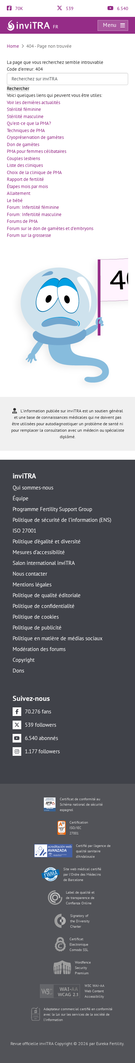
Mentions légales (32, 584)
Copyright (24, 659)
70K (18, 8)
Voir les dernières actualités (33, 102)
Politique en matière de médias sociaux (58, 638)
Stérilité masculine (25, 116)
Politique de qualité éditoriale (47, 595)
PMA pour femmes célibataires (36, 151)
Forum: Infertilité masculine (34, 214)
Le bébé (15, 200)
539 (69, 8)
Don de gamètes (23, 144)
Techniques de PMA (26, 130)
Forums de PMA (22, 221)
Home (13, 46)
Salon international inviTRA (44, 563)
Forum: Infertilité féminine (33, 207)
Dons (18, 670)
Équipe (20, 498)
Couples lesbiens (23, 158)
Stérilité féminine (24, 109)
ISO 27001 (24, 530)
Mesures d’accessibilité (39, 552)
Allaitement (18, 193)
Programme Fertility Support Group (52, 509)
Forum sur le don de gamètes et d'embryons (50, 228)
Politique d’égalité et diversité (47, 541)
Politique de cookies (36, 616)
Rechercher (18, 88)
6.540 (122, 8)
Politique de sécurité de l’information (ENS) (62, 520)
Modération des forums (39, 649)
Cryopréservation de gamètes (35, 137)
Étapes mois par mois (27, 186)
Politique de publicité (37, 627)
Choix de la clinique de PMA (34, 172)
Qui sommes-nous (33, 487)
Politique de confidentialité (44, 606)
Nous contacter (30, 573)
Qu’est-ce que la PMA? (29, 123)
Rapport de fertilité (25, 179)
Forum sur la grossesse (29, 235)
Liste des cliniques (25, 165)
